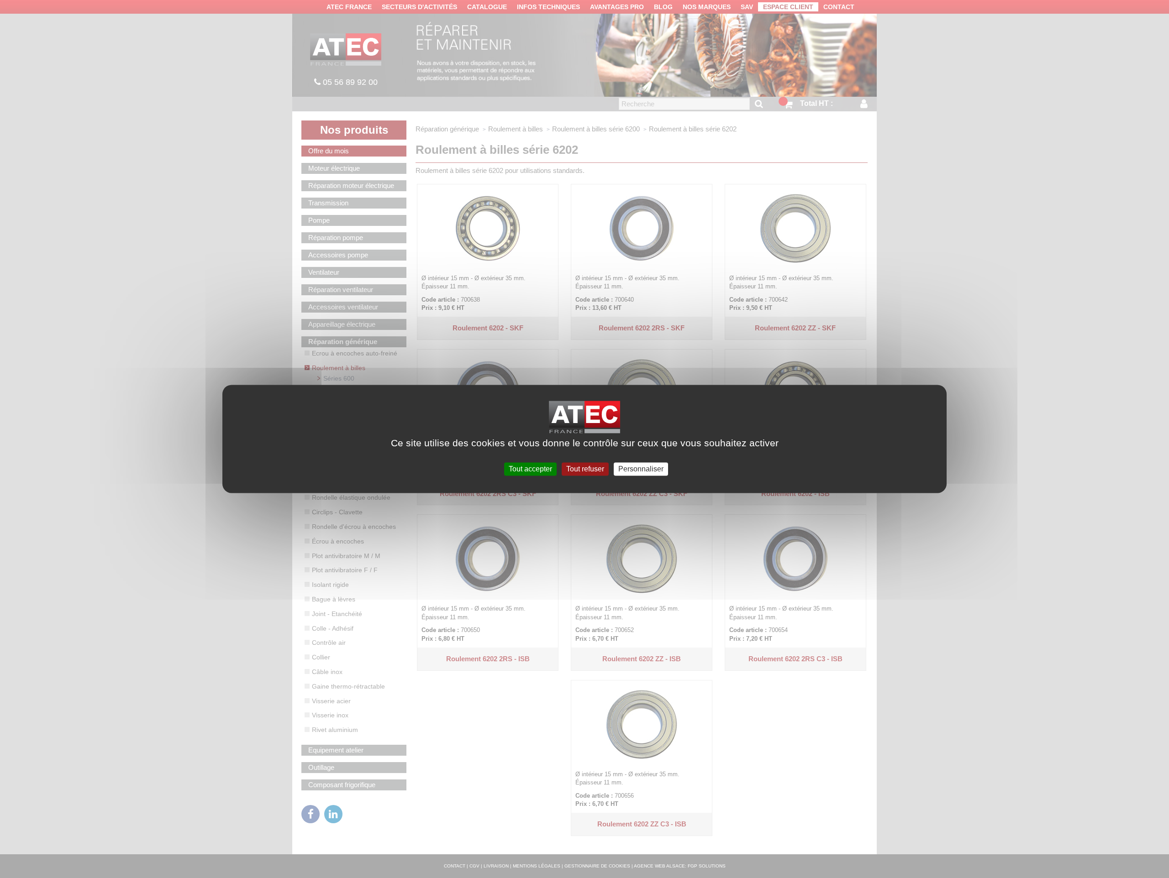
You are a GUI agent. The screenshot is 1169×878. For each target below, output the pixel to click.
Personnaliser (640, 469)
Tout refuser (585, 469)
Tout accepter (530, 469)
